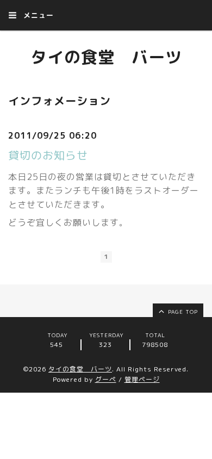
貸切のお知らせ (48, 155)
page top (182, 311)
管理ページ (142, 379)
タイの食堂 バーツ (106, 57)
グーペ (105, 379)
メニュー (37, 15)
